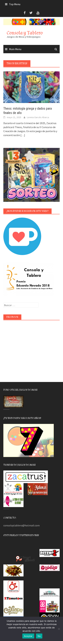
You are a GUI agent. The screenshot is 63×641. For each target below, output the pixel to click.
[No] (58, 629)
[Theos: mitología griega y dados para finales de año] (31, 87)
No (39, 636)
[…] (22, 135)
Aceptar (28, 636)
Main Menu (15, 49)
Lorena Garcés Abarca (38, 117)
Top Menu (14, 4)
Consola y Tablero (25, 33)
